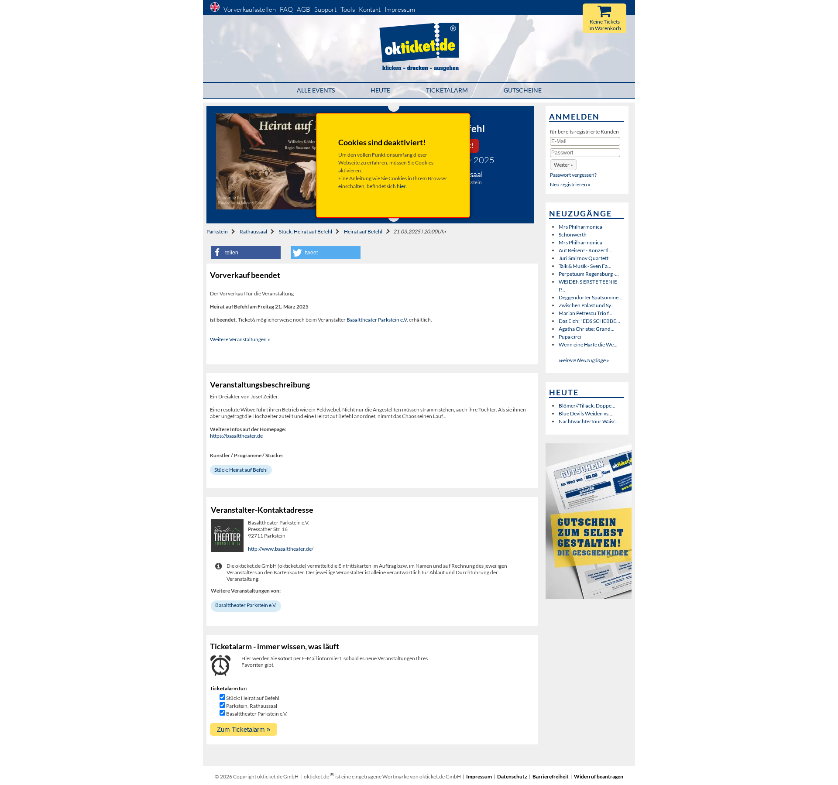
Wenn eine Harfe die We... (588, 344)
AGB (303, 9)
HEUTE (380, 90)
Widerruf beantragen (598, 776)
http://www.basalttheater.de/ (280, 548)
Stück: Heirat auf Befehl (305, 231)
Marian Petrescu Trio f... (585, 313)
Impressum (400, 9)
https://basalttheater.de (236, 435)
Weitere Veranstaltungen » (240, 339)
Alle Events (316, 90)
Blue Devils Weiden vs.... (586, 413)
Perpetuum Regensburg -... (589, 274)
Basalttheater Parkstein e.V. (377, 319)
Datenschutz (512, 776)
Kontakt (370, 9)
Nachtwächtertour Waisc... (589, 421)
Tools (347, 9)
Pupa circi (570, 336)
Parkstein (217, 231)
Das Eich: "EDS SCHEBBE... (589, 321)
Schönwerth (573, 234)
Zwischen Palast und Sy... (587, 305)
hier (401, 186)
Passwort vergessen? (573, 174)
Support (325, 9)
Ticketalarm (447, 90)
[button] (246, 252)
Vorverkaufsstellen (249, 9)
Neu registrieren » (570, 184)
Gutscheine (523, 90)
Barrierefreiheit (550, 776)
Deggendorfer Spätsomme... (590, 297)
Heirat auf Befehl (363, 231)
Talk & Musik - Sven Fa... (585, 266)
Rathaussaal (253, 231)
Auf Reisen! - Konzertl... (585, 250)
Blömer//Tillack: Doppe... (587, 405)
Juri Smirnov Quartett (583, 258)
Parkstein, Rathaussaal (251, 706)
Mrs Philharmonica (580, 226)
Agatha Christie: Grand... (587, 329)
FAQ (286, 9)
